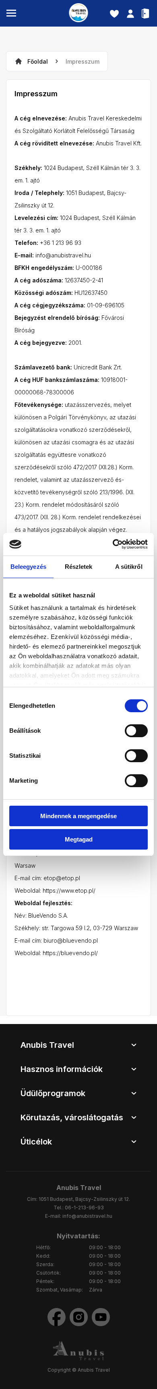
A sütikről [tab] (129, 566)
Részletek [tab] (79, 566)
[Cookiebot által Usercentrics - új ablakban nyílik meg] (113, 544)
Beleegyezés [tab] (28, 566)
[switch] (136, 730)
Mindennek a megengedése (78, 816)
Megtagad (79, 839)
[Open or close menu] (11, 13)
